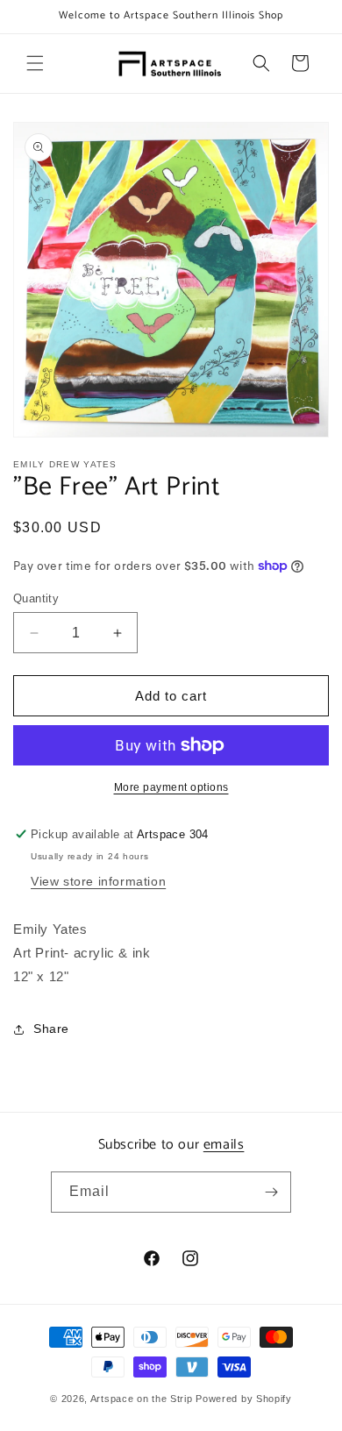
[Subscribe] (271, 1192)
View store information (98, 881)
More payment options (171, 787)
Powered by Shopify (244, 1398)
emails (224, 1145)
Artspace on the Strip (141, 1398)
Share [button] (51, 1029)
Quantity (36, 598)
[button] (35, 63)
